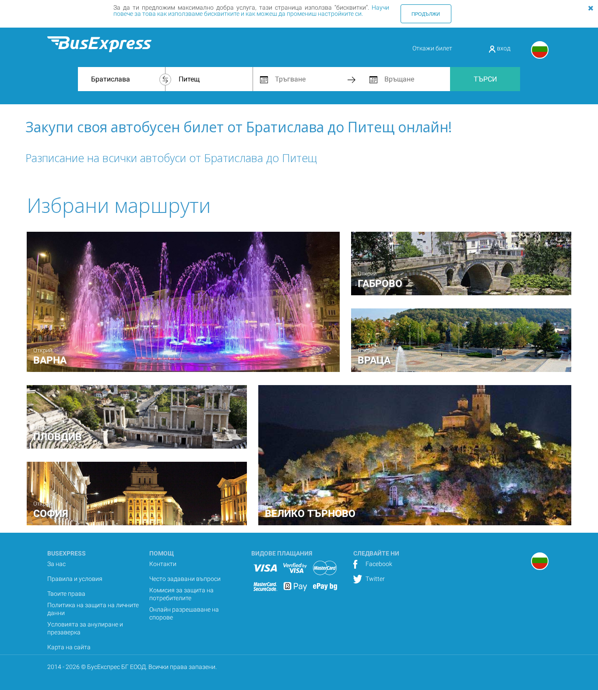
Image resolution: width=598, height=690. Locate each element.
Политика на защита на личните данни (93, 609)
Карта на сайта (69, 647)
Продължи (426, 13)
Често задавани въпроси (185, 578)
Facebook (378, 563)
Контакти (162, 563)
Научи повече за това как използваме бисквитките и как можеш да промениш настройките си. (251, 10)
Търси (485, 79)
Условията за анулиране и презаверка (85, 628)
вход (503, 48)
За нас (56, 563)
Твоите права (66, 593)
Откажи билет (432, 48)
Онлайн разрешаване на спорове (184, 613)
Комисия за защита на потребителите (181, 594)
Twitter (374, 578)
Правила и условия (74, 578)
